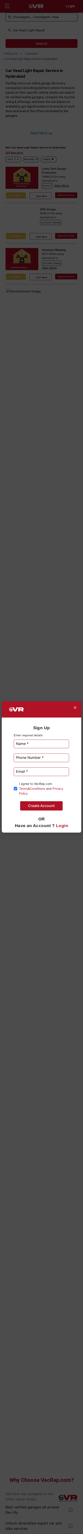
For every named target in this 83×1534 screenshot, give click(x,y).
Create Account (41, 805)
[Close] (75, 707)
